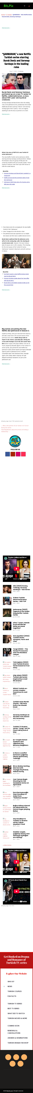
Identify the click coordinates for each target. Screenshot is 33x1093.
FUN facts (12, 996)
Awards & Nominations (18, 1038)
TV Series (9, 14)
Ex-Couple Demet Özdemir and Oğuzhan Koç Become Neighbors (20, 742)
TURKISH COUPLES (15, 991)
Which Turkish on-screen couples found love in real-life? (20, 691)
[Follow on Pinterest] (20, 1064)
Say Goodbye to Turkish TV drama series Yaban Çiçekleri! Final (20, 821)
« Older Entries (7, 845)
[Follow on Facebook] (7, 454)
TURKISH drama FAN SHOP (18, 1043)
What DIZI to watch (16, 1013)
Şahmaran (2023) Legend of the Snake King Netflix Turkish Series (21, 612)
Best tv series (13, 1008)
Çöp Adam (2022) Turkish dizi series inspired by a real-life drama (20, 678)
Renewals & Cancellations (14, 1032)
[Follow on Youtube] (13, 454)
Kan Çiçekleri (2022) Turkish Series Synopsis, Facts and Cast (21, 638)
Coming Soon (13, 1026)
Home (3, 14)
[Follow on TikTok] (23, 454)
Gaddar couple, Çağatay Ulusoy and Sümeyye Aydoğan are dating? (21, 834)
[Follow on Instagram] (18, 454)
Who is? (11, 981)
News (10, 986)
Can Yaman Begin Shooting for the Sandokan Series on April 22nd (21, 782)
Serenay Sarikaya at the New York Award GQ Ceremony (21, 716)
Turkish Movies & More (17, 1018)
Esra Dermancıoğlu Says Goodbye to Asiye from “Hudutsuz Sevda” (20, 795)
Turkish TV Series (15, 1004)
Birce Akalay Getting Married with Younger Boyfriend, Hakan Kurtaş (21, 769)
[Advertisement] (16, 39)
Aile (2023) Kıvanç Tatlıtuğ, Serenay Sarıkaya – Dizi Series (21, 587)
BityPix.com (10, 1091)
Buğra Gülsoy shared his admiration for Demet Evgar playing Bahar (21, 808)
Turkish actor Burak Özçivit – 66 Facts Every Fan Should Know (21, 704)
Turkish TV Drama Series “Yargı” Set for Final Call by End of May (21, 729)
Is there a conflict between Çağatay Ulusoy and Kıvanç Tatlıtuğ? (20, 755)
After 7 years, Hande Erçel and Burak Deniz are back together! (21, 625)
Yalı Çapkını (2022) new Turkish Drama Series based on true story (21, 665)
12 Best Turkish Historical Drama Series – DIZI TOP (20, 599)
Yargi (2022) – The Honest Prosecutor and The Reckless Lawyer (20, 651)
